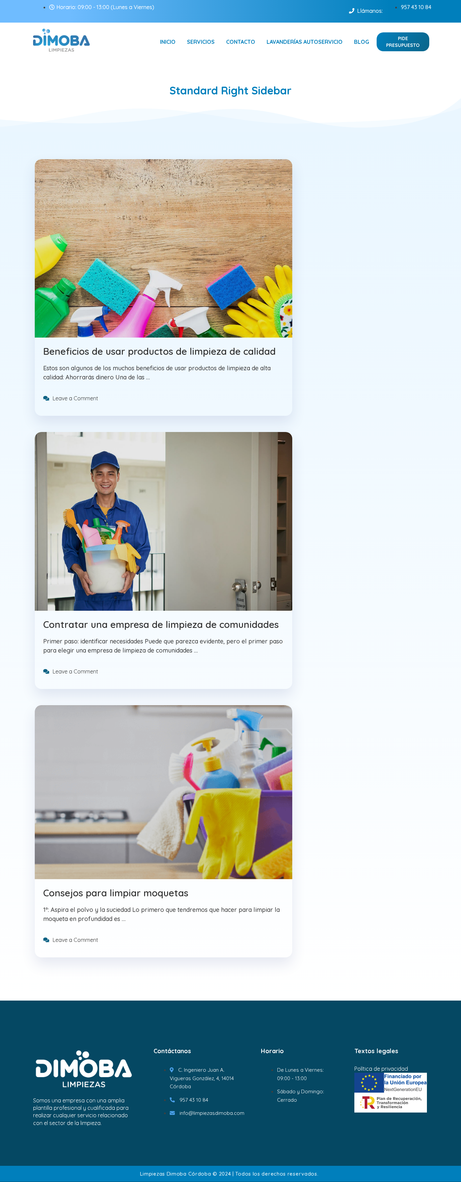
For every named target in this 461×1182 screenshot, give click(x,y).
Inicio (167, 41)
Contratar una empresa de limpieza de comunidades (161, 624)
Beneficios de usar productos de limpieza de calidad (159, 351)
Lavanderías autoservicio (305, 41)
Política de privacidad (381, 1068)
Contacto (240, 41)
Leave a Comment (75, 398)
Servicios (201, 41)
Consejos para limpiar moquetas (115, 893)
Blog (361, 41)
